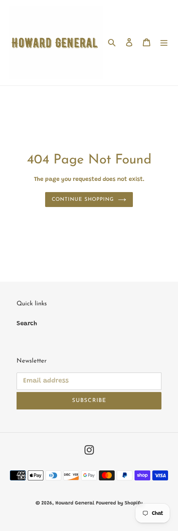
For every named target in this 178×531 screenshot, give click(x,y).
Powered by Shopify (119, 503)
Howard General (75, 503)
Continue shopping (83, 199)
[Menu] (164, 43)
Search (27, 324)
